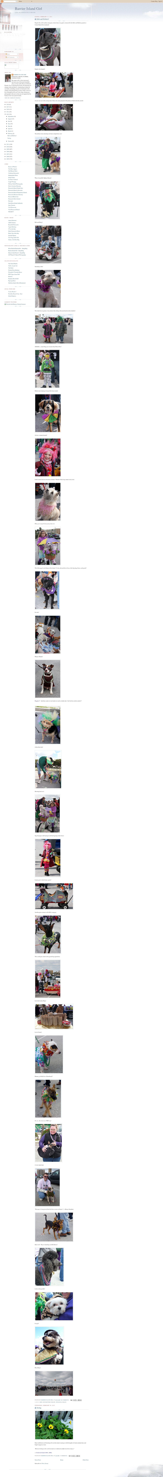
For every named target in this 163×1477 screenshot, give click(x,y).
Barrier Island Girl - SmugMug (16, 250)
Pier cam (10, 201)
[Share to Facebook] (79, 1400)
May (9, 126)
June (9, 124)
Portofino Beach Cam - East (15, 294)
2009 (8, 149)
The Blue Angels (12, 169)
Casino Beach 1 (12, 291)
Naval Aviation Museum (14, 186)
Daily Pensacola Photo (14, 231)
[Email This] (74, 1400)
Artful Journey (12, 222)
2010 (8, 147)
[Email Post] (71, 1400)
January (10, 141)
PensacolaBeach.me (13, 196)
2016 (8, 109)
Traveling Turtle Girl (13, 237)
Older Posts (85, 1460)
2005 (8, 159)
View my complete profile (12, 98)
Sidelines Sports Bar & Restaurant (17, 283)
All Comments (10, 57)
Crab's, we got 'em (12, 266)
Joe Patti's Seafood (13, 179)
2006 (8, 156)
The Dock (10, 268)
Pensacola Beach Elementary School (17, 192)
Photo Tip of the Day (13, 233)
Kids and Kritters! (43, 19)
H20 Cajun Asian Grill (14, 274)
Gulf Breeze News (12, 171)
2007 (8, 154)
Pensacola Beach (61, 1402)
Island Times (11, 177)
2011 (8, 144)
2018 (8, 104)
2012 (8, 114)
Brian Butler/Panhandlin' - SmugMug (17, 248)
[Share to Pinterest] (81, 1400)
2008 (8, 151)
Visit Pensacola (12, 207)
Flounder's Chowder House (15, 272)
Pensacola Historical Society (15, 194)
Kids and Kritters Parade (47, 1402)
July (9, 121)
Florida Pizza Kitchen (13, 270)
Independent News (13, 175)
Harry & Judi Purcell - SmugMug (16, 253)
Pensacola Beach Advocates (15, 190)
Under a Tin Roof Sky (13, 240)
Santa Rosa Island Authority (15, 203)
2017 (8, 107)
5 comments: (64, 1455)
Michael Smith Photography (15, 184)
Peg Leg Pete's (12, 281)
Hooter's (10, 276)
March (10, 131)
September (11, 116)
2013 (8, 112)
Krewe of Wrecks (12, 167)
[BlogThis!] (75, 1400)
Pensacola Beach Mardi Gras (15, 188)
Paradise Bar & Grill (13, 278)
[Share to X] (77, 1400)
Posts (8, 54)
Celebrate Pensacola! (13, 173)
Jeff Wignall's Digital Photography (17, 255)
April (9, 128)
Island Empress (12, 296)
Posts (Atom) (45, 1463)
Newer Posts (38, 1460)
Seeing (39, 1408)
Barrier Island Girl (28, 8)
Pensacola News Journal (14, 199)
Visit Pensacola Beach (14, 209)
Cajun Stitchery (12, 227)
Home (61, 1460)
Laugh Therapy (12, 182)
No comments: (65, 1400)
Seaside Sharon (12, 235)
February (10, 133)
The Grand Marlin (12, 263)
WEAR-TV (11, 212)
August (10, 119)
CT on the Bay (12, 229)
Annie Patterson (12, 220)
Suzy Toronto (11, 205)
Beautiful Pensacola (13, 225)
